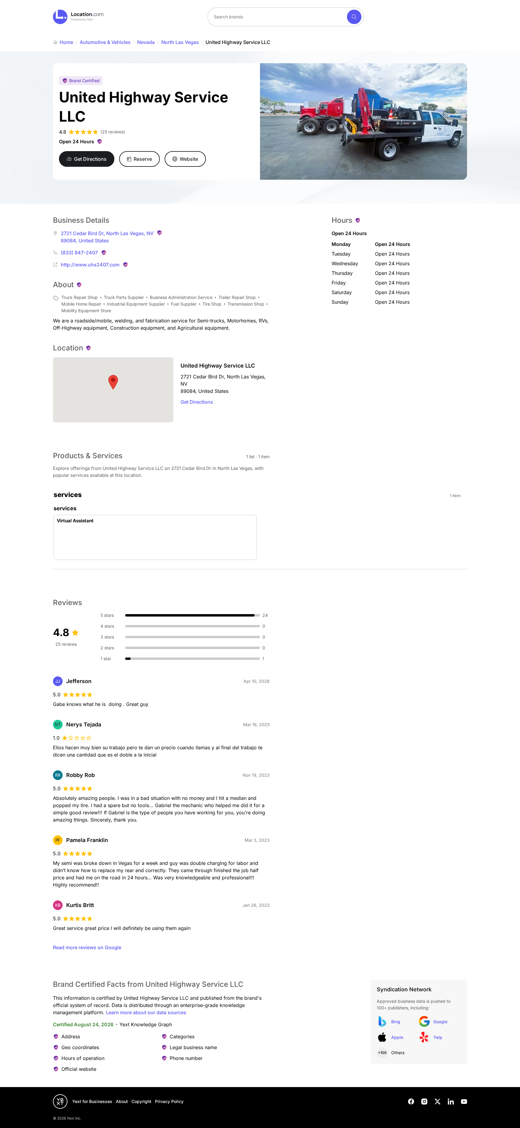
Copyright (141, 1101)
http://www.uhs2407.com (90, 265)
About (122, 1101)
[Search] (354, 17)
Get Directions (197, 402)
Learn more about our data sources (146, 1012)
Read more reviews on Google (87, 947)
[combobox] (285, 16)
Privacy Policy (169, 1101)
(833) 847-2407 (79, 253)
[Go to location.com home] (78, 17)
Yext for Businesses (92, 1101)
